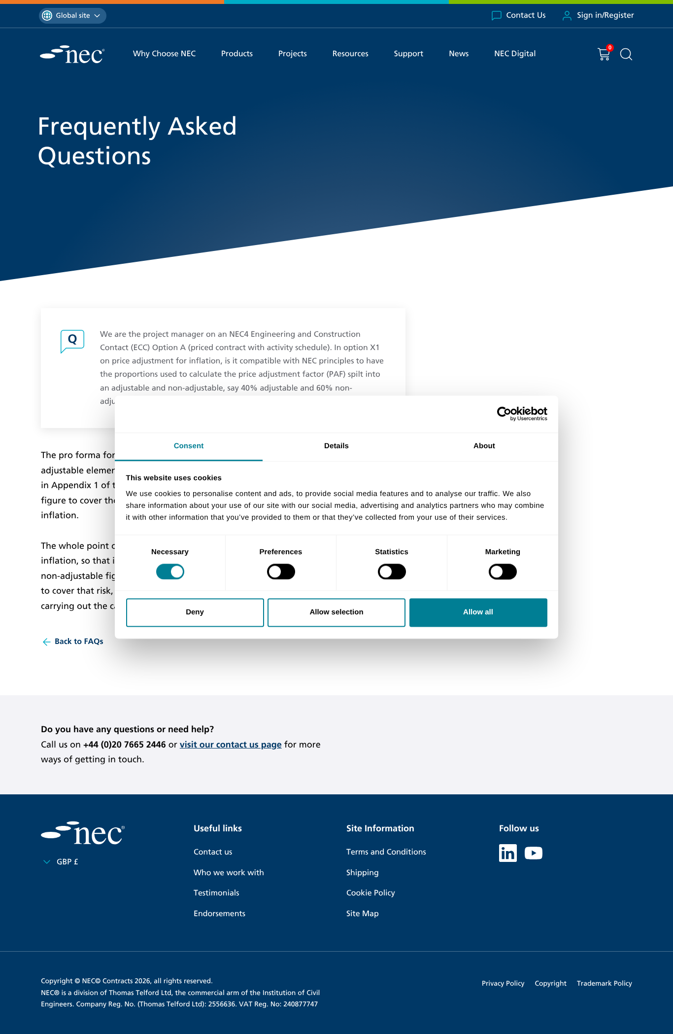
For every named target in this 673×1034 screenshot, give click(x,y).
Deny (195, 612)
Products (237, 54)
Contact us (213, 852)
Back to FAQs (79, 641)
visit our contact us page (231, 744)
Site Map (362, 914)
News (459, 54)
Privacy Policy (503, 983)
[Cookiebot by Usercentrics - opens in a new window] (504, 413)
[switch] (281, 571)
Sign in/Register (605, 15)
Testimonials (216, 893)
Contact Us (526, 15)
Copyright (551, 983)
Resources (351, 54)
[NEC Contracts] (72, 54)
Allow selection (336, 612)
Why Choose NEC (164, 54)
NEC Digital (515, 54)
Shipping (362, 873)
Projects (292, 54)
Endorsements (219, 914)
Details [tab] (336, 446)
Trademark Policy (604, 983)
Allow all (478, 612)
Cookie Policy (370, 893)
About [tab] (484, 446)
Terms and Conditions (386, 852)
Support (409, 54)
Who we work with (229, 873)
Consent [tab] (189, 446)
